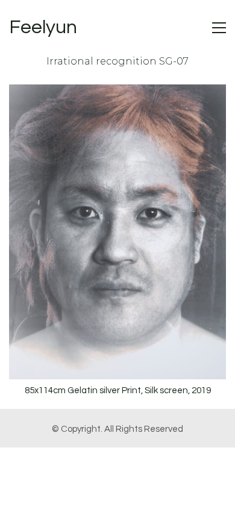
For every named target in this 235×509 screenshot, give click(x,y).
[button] (219, 27)
